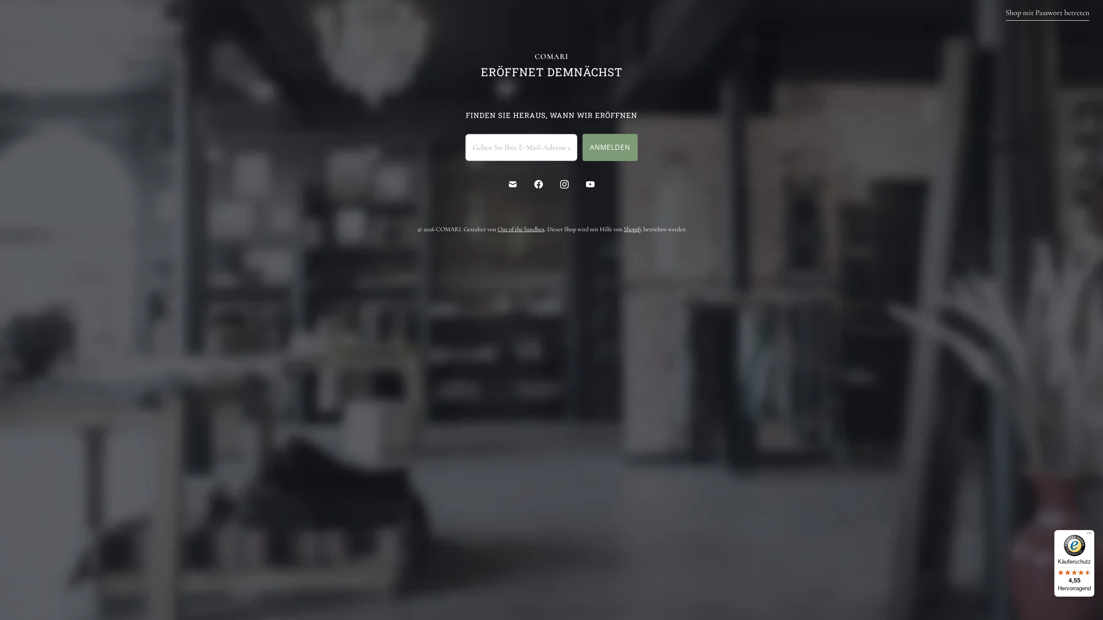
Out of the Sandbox (521, 229)
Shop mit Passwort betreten (1047, 12)
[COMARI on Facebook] (538, 184)
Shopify (633, 229)
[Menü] (1089, 535)
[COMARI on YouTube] (590, 184)
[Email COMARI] (512, 184)
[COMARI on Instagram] (564, 184)
